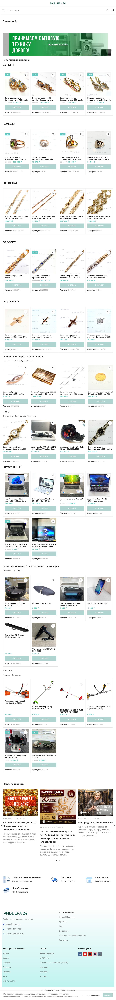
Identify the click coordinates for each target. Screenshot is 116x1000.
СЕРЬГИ (8, 64)
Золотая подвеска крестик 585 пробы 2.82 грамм (16, 337)
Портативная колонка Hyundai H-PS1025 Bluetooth (70, 605)
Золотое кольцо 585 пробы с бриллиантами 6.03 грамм (70, 159)
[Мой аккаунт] (113, 10)
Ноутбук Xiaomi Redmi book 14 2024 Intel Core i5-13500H (15, 501)
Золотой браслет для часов (14, 277)
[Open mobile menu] (3, 10)
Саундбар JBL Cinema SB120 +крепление (14, 636)
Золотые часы (8, 416)
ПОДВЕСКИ (11, 301)
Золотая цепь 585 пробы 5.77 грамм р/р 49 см (43, 217)
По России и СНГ (68, 881)
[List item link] (86, 917)
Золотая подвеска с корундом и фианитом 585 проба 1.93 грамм (42, 337)
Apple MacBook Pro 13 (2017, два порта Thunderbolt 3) (97, 501)
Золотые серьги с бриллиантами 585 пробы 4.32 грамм (71, 100)
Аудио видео (17, 570)
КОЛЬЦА (9, 123)
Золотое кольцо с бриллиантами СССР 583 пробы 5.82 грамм (16, 159)
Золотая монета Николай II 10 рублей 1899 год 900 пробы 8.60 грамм (100, 394)
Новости (10, 818)
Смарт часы (31, 416)
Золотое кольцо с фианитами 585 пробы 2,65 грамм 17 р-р (42, 159)
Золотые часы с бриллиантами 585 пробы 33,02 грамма (100, 449)
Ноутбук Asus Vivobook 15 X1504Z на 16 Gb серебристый (43, 501)
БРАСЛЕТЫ (10, 242)
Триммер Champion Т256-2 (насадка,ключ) (99, 708)
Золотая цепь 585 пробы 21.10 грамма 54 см (16, 217)
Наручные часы (20, 416)
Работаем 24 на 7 (102, 881)
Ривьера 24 (51, 990)
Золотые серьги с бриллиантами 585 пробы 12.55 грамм (99, 100)
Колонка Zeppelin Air (41, 603)
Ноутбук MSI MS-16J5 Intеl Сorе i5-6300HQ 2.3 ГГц (44, 545)
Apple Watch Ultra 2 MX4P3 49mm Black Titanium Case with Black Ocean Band (43, 449)
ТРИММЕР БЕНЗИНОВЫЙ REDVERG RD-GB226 (71, 711)
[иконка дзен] (90, 954)
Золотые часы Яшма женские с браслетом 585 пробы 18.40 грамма (15, 449)
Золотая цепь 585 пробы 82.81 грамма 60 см (71, 217)
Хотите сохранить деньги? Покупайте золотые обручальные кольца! (20, 826)
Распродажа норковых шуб (95, 822)
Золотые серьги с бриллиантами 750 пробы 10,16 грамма (16, 100)
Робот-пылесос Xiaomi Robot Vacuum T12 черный (15, 605)
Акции (5, 818)
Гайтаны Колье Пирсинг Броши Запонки (18, 361)
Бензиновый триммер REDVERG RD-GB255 (42, 708)
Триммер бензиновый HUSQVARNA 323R (15, 702)
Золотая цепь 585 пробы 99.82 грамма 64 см (98, 217)
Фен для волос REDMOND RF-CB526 (43, 650)
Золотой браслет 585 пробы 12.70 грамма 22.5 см (71, 278)
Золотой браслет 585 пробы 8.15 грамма (97, 277)
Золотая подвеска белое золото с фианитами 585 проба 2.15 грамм (99, 337)
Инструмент (7, 675)
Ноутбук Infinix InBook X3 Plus (71, 500)
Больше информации (91, 995)
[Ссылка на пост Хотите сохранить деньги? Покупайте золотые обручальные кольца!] (20, 802)
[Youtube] (85, 954)
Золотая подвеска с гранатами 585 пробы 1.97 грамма (70, 337)
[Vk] (80, 954)
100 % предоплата (20, 892)
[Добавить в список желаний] (26, 75)
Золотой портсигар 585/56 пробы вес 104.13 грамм (43, 393)
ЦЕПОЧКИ (10, 183)
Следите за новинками (22, 881)
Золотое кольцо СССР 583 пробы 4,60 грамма (98, 158)
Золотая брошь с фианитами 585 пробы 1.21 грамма (13, 394)
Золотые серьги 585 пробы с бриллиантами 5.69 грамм (42, 100)
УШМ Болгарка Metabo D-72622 (44, 756)
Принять (107, 995)
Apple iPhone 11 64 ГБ (97, 603)
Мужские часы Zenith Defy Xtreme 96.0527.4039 (72, 448)
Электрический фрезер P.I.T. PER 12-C (15, 756)
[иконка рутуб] (95, 954)
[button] (5, 44)
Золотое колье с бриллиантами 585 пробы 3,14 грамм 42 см (71, 394)
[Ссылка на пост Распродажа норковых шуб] (95, 802)
